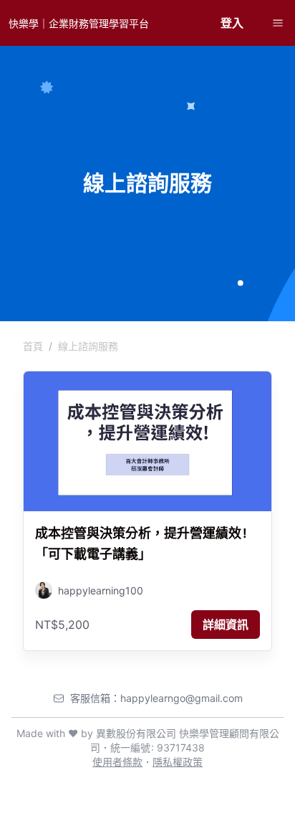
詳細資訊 (225, 624)
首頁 (33, 346)
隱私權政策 (178, 762)
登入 (232, 23)
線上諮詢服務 (88, 346)
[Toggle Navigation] (277, 23)
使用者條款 (117, 762)
